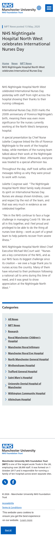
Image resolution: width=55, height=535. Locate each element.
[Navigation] (49, 8)
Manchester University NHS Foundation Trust (19, 8)
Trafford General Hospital (22, 371)
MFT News (14, 325)
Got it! (8, 530)
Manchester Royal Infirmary (24, 347)
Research (13, 331)
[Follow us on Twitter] (5, 482)
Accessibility (8, 503)
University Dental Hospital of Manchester (24, 385)
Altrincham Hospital (19, 399)
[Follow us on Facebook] (13, 482)
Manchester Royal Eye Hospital (25, 353)
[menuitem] (27, 503)
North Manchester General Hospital (28, 359)
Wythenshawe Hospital (21, 365)
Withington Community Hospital (26, 393)
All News (13, 319)
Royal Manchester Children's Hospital (24, 339)
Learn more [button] (26, 520)
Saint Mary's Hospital (20, 377)
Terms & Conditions (12, 507)
